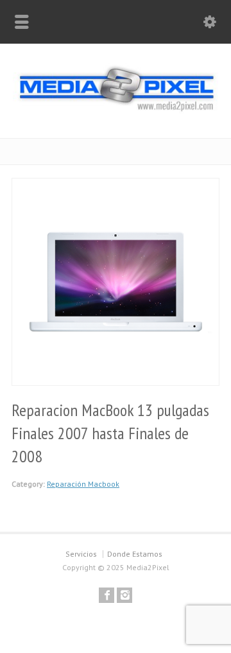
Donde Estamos (134, 554)
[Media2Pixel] (115, 109)
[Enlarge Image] (115, 186)
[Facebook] (106, 595)
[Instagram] (124, 595)
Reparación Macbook (83, 484)
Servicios (81, 554)
